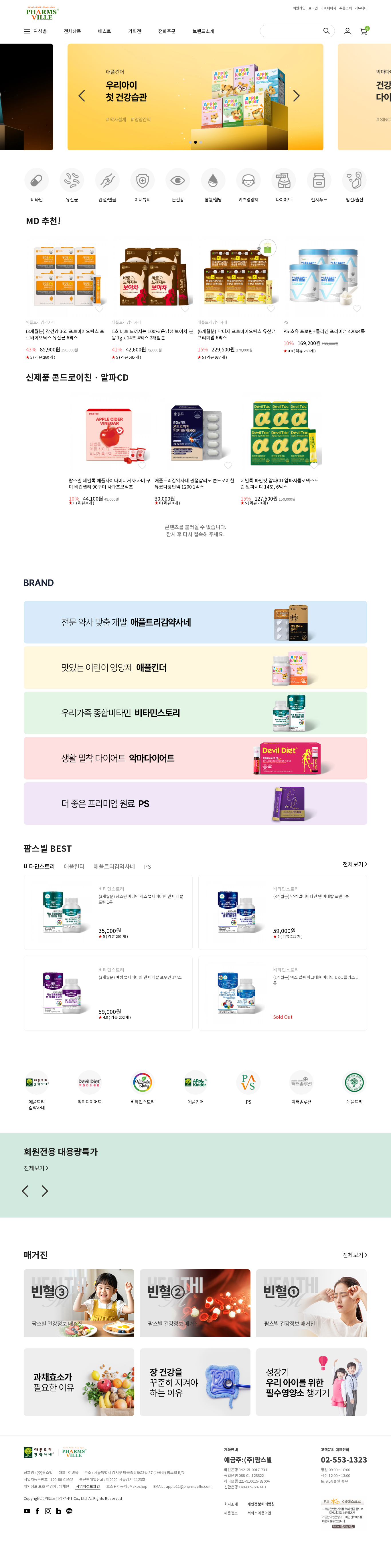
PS (248, 1101)
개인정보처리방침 (261, 1503)
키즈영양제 (248, 199)
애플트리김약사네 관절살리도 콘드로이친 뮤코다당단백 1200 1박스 (194, 483)
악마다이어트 (90, 1101)
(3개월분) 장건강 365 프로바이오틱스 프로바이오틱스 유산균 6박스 (65, 334)
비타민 (37, 199)
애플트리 (354, 1101)
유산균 (72, 199)
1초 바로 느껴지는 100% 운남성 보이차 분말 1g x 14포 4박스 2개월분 (152, 334)
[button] (190, 142)
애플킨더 (195, 1101)
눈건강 (178, 199)
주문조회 (345, 8)
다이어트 (284, 199)
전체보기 (353, 864)
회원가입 (299, 8)
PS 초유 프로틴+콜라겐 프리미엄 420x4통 (324, 331)
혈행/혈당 (213, 199)
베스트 (104, 31)
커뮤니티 (361, 8)
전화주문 (166, 31)
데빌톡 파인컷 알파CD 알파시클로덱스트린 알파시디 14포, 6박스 (279, 483)
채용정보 (231, 1512)
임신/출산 (354, 199)
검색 (326, 31)
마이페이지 (328, 8)
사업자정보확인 (88, 1486)
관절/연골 (107, 199)
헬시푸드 (319, 199)
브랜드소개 (203, 31)
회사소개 (231, 1503)
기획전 (134, 31)
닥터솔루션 (301, 1101)
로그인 (313, 8)
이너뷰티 (143, 199)
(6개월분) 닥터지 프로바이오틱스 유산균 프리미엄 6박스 (237, 334)
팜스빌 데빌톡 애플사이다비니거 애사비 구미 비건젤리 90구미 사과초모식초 (110, 483)
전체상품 (72, 31)
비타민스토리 (143, 1101)
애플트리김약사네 (37, 1104)
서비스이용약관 (259, 1512)
